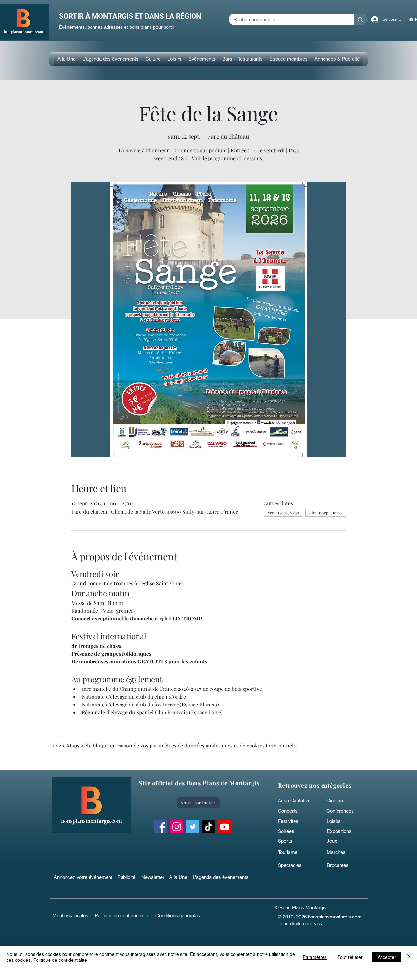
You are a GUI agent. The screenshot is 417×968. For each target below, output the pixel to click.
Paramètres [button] (315, 957)
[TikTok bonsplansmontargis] (208, 826)
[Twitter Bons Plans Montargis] (192, 826)
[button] (153, 59)
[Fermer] (409, 957)
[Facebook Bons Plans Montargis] (160, 826)
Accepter (387, 957)
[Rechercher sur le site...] (360, 19)
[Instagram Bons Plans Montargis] (176, 826)
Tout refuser (350, 957)
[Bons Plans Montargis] (224, 826)
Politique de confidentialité (60, 960)
